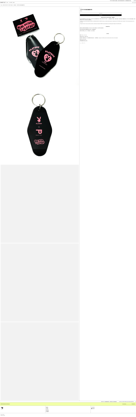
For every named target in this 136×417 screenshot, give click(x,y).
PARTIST (81, 8)
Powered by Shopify (3, 415)
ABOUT (14, 2)
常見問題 (47, 408)
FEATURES (10, 2)
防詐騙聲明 (47, 411)
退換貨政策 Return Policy (84, 40)
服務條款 (47, 407)
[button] (133, 2)
